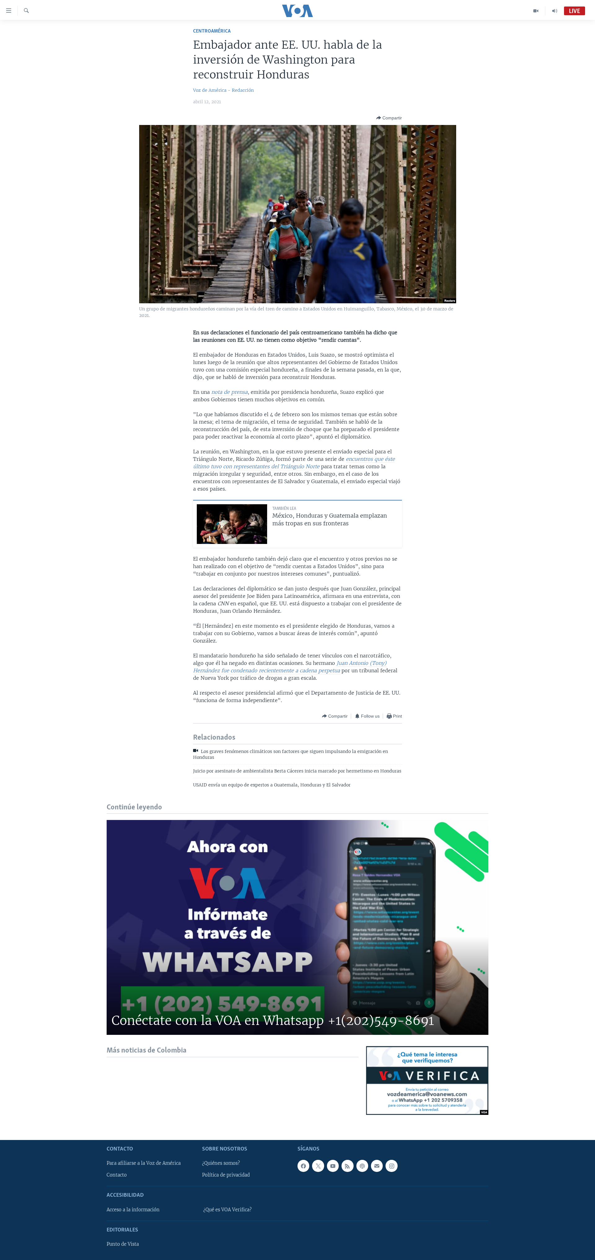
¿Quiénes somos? (221, 1163)
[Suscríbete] (377, 1166)
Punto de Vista (123, 1244)
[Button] (389, 118)
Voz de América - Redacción (223, 90)
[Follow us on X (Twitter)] (318, 1166)
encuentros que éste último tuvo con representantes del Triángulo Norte (294, 463)
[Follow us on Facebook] (303, 1166)
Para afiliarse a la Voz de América (144, 1163)
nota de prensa (229, 392)
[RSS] (347, 1166)
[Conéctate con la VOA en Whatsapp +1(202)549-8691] (297, 927)
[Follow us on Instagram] (391, 1166)
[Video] (536, 11)
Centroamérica (212, 31)
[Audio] (554, 11)
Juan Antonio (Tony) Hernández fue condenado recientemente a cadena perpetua (289, 667)
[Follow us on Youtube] (333, 1166)
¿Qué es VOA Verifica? (227, 1210)
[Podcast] (362, 1166)
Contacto (117, 1175)
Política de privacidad (226, 1175)
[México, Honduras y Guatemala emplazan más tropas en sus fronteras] (232, 524)
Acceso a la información (133, 1210)
